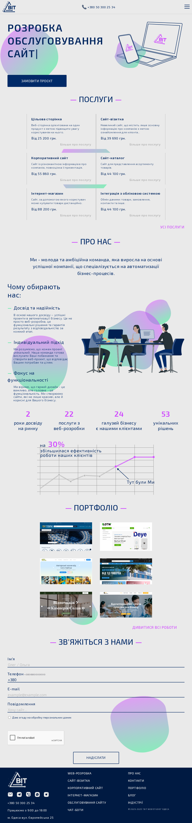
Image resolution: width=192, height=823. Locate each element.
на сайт (66, 553)
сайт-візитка (79, 793)
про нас (134, 786)
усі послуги (172, 239)
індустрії (135, 815)
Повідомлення (21, 716)
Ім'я (11, 671)
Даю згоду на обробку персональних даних (41, 730)
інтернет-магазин (83, 808)
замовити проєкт (37, 94)
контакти (136, 793)
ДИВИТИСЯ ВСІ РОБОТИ (154, 640)
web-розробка (80, 786)
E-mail (14, 701)
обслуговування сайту (87, 815)
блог (132, 808)
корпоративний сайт (85, 800)
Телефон (27, 686)
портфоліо (137, 800)
